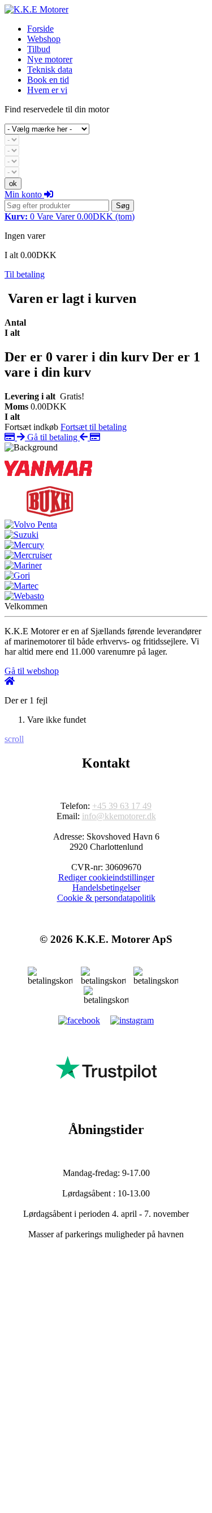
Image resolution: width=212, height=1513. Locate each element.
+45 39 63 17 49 (122, 806)
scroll (14, 739)
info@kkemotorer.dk (119, 816)
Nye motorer (49, 59)
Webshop (43, 39)
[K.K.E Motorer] (36, 9)
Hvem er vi (47, 90)
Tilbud (38, 49)
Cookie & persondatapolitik (106, 898)
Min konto (24, 194)
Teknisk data (49, 69)
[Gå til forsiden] (10, 681)
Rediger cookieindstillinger (106, 877)
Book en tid (48, 80)
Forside (40, 28)
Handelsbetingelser (106, 887)
